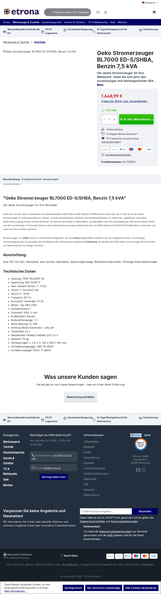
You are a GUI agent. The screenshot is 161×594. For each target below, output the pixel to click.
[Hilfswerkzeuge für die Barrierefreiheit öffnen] (147, 12)
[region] (47, 83)
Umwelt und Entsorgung (96, 473)
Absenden (145, 511)
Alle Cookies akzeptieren (140, 587)
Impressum (89, 489)
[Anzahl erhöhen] (114, 119)
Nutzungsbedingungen (124, 521)
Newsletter (89, 446)
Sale (6, 479)
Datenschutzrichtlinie (92, 521)
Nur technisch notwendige (103, 587)
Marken (8, 485)
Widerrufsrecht (91, 494)
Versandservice (92, 457)
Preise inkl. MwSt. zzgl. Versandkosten (124, 101)
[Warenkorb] (154, 12)
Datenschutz (90, 478)
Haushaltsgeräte (13, 452)
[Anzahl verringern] (104, 119)
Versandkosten (70, 564)
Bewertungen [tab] (50, 179)
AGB (86, 484)
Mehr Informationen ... (15, 591)
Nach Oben (70, 555)
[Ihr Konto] (105, 12)
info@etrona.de (52, 468)
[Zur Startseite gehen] (21, 11)
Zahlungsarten (91, 441)
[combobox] (71, 12)
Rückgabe (89, 462)
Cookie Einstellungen (94, 468)
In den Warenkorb (137, 119)
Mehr (100, 84)
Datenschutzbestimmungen (115, 531)
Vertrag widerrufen (54, 476)
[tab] (11, 179)
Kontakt (87, 452)
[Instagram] (143, 470)
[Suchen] (47, 12)
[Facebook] (138, 470)
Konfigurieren (73, 587)
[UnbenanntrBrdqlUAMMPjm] (47, 83)
